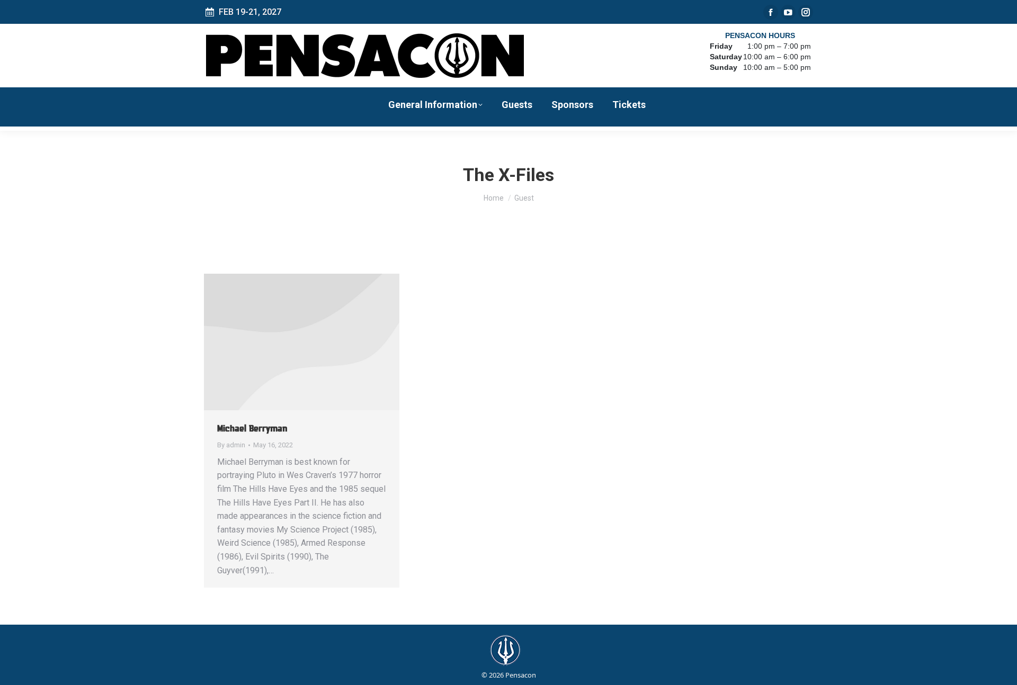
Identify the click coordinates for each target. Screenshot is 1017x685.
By (231, 445)
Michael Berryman (252, 428)
